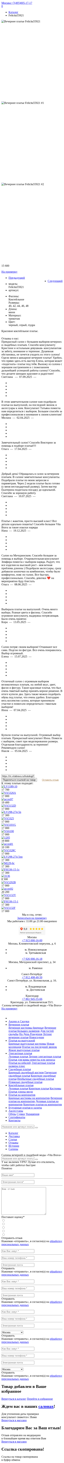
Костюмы (55, 1088)
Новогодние (36, 1037)
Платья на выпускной (22, 1040)
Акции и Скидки (19, 1021)
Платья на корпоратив (22, 1094)
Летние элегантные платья (45, 1056)
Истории (14, 1145)
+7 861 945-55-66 (32, 998)
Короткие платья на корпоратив (42, 1104)
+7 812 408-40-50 (32, 977)
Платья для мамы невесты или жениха (32, 1059)
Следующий (55, 280)
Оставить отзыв (50, 780)
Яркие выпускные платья (24, 1050)
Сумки (21, 1114)
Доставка (14, 1136)
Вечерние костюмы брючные (26, 1027)
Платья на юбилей (20, 1062)
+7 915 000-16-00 (32, 940)
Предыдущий (17, 277)
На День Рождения (30, 1034)
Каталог (13, 1133)
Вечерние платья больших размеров (32, 1029)
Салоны (13, 1149)
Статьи (13, 1139)
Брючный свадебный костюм (26, 1072)
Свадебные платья (20, 1069)
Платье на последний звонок (39, 1046)
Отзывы (13, 1142)
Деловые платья (18, 1056)
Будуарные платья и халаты (25, 1107)
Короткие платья (39, 1088)
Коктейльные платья (21, 1085)
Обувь (12, 1114)
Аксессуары (16, 1110)
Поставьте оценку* (13, 1217)
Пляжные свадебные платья (25, 1082)
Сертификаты (17, 1117)
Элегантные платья (20, 1053)
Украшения (32, 1114)
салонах (46, 1406)
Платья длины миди (21, 1091)
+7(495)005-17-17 (21, 2)
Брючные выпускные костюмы (27, 1043)
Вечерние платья (19, 1024)
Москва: (6, 2)
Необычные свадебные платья (35, 1078)
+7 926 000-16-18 (32, 958)
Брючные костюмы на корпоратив (29, 1098)
